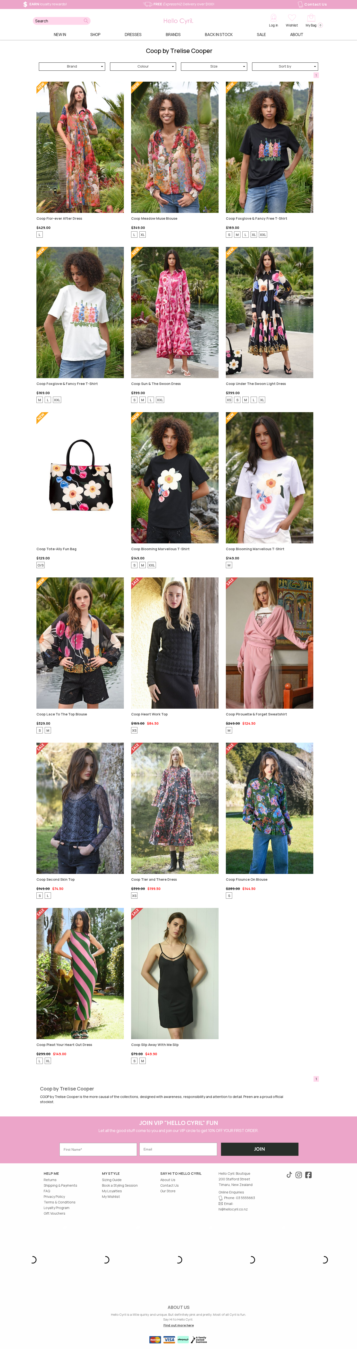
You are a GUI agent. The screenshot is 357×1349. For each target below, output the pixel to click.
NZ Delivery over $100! (183, 4)
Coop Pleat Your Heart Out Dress (80, 973)
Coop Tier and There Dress (175, 808)
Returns (50, 1179)
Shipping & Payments (60, 1185)
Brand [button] (72, 66)
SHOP (95, 34)
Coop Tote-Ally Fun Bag (80, 477)
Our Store (168, 1191)
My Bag (313, 25)
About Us (167, 1179)
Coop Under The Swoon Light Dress (269, 312)
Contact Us (315, 4)
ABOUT (296, 34)
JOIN (259, 1149)
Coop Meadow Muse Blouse (175, 147)
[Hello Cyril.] (178, 20)
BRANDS (173, 34)
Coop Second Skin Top (80, 808)
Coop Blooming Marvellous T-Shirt (175, 477)
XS (229, 400)
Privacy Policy (54, 1196)
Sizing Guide (112, 1179)
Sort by (285, 66)
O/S (40, 565)
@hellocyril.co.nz (234, 1209)
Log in (273, 25)
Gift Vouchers (54, 1213)
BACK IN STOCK (219, 34)
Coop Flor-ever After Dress (80, 147)
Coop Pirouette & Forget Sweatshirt (269, 643)
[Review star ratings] (48, 242)
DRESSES (133, 34)
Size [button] (214, 66)
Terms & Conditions (60, 1202)
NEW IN (60, 34)
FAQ (47, 1191)
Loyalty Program (56, 1207)
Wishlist (292, 25)
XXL (263, 234)
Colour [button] (143, 66)
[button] (86, 20)
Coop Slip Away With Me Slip (175, 973)
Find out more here (178, 1325)
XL (143, 234)
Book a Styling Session (120, 1185)
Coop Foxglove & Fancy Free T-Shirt (269, 147)
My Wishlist (111, 1196)
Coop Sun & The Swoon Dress (175, 312)
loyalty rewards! (48, 4)
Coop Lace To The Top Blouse (80, 643)
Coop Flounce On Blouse (269, 808)
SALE (261, 34)
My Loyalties (112, 1191)
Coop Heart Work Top (175, 643)
